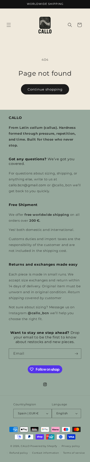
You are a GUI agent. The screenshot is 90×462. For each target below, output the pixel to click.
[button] (9, 25)
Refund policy (18, 452)
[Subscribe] (76, 354)
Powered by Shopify (43, 446)
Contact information (45, 452)
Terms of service (74, 452)
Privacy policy (71, 446)
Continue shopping (45, 89)
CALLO (25, 446)
